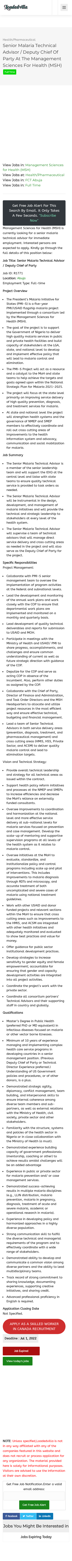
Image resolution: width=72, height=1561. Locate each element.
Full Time (33, 185)
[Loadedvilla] (16, 5)
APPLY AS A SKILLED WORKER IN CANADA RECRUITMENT (34, 1326)
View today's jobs (17, 1361)
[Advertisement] (36, 121)
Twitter (30, 1516)
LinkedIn (46, 1516)
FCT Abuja (33, 180)
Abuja (21, 278)
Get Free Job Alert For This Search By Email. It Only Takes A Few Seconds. (34, 213)
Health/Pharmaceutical (19, 39)
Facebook (12, 1516)
